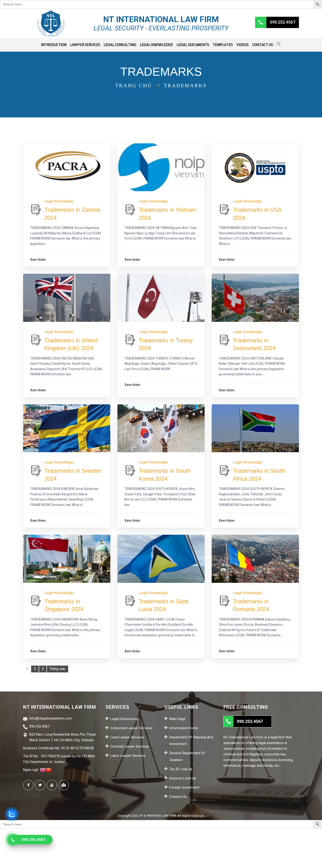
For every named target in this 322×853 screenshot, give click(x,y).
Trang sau (57, 669)
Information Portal (183, 728)
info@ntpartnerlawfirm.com (50, 718)
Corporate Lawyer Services (131, 728)
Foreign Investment (184, 787)
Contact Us (262, 45)
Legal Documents (193, 45)
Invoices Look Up (182, 778)
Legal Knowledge (156, 45)
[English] (42, 770)
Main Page (177, 719)
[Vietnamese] (48, 770)
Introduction (53, 45)
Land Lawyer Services (127, 737)
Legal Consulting (120, 45)
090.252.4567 (39, 726)
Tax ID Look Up (180, 769)
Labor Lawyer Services (127, 756)
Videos (242, 45)
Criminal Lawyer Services (129, 746)
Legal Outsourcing (124, 719)
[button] (279, 45)
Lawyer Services (85, 45)
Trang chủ (133, 85)
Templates (223, 45)
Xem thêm (38, 259)
